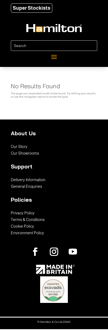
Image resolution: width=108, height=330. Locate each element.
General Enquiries (26, 186)
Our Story (19, 146)
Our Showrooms (25, 153)
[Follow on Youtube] (73, 251)
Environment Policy (27, 233)
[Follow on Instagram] (54, 251)
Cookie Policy (22, 226)
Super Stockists (31, 8)
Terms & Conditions (28, 219)
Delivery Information (28, 180)
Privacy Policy (23, 213)
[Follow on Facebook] (35, 251)
